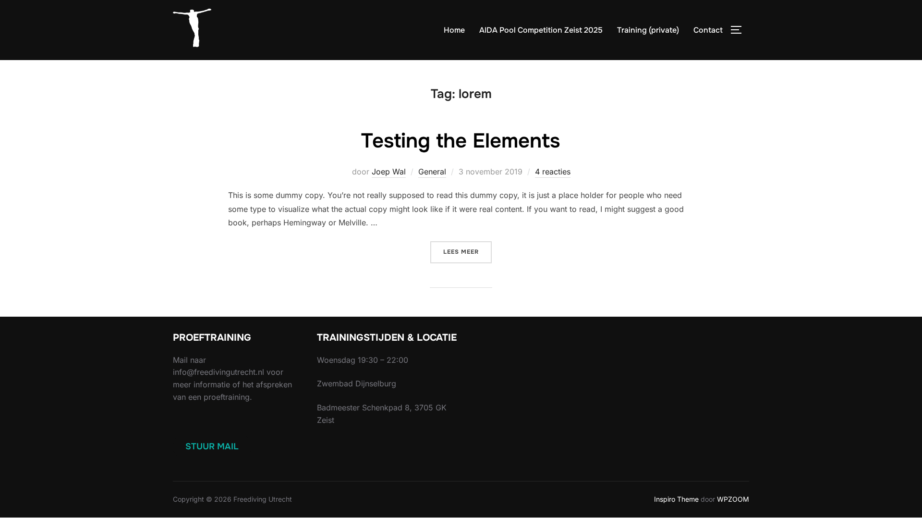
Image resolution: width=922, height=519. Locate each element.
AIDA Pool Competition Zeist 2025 (541, 30)
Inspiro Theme (676, 499)
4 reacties (552, 171)
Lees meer (467, 251)
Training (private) (648, 30)
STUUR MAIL (212, 446)
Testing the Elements (460, 141)
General (432, 171)
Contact (708, 30)
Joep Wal (389, 171)
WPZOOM (733, 499)
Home (454, 30)
